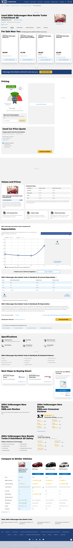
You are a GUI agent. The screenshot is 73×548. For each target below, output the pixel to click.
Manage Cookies (66, 531)
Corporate (21, 534)
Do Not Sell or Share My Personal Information (29, 531)
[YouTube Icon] (43, 539)
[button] (14, 379)
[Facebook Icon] (29, 539)
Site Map (49, 534)
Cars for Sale (33, 1)
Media (44, 534)
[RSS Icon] (36, 539)
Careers (15, 534)
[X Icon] (33, 539)
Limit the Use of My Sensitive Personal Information (50, 531)
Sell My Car (40, 1)
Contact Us (8, 531)
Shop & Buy (46, 1)
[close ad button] (71, 540)
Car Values (26, 1)
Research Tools (54, 1)
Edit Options (3, 22)
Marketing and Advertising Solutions (33, 534)
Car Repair (62, 1)
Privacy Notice (15, 531)
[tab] (4, 27)
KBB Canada (63, 534)
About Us (9, 534)
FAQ (2, 531)
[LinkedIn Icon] (40, 539)
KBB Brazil (56, 534)
